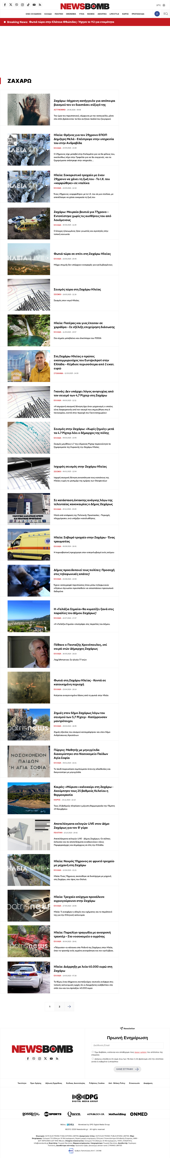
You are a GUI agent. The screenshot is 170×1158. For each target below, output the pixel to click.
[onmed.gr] (138, 1114)
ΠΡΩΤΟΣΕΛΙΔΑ (138, 14)
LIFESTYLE (114, 14)
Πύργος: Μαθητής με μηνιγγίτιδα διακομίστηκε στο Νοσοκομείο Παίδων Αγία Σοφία (81, 754)
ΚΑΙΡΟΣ (125, 14)
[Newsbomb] (42, 1049)
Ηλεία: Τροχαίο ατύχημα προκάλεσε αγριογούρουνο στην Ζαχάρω (79, 899)
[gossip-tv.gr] (31, 1114)
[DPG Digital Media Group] (85, 1098)
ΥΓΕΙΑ (81, 14)
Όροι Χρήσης (35, 1083)
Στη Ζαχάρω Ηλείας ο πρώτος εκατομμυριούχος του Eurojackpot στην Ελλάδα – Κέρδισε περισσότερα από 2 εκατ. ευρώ (84, 362)
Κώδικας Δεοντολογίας (75, 1083)
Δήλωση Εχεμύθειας (53, 1083)
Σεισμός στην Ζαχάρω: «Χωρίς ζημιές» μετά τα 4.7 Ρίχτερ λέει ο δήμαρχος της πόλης (84, 431)
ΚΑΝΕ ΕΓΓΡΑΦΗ (124, 1069)
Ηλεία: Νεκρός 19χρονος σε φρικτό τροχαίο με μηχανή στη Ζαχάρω (84, 863)
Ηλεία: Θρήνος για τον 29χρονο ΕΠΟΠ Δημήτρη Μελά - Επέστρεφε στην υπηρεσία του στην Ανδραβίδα (84, 139)
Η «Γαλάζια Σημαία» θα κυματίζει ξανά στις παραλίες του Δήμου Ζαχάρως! (84, 611)
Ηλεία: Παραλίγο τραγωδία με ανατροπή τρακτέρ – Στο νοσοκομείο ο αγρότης (82, 934)
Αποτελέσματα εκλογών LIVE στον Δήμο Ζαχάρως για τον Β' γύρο (81, 825)
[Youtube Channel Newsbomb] (34, 4)
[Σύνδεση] (157, 14)
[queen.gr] (74, 1114)
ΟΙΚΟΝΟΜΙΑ (71, 14)
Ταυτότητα (22, 1083)
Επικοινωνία (134, 1083)
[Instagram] (22, 4)
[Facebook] (5, 4)
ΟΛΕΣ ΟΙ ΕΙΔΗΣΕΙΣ (33, 14)
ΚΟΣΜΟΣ (91, 14)
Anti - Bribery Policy (117, 1083)
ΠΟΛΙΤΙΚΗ (59, 14)
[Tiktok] (28, 4)
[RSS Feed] (40, 4)
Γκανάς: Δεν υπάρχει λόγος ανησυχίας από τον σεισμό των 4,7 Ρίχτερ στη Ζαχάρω (84, 393)
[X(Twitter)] (10, 4)
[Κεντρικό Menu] (165, 14)
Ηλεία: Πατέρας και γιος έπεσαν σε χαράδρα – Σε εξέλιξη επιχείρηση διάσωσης (84, 325)
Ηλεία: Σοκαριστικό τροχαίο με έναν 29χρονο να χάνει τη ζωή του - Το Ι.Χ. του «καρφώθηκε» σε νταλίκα (82, 179)
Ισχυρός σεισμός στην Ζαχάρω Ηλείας (80, 466)
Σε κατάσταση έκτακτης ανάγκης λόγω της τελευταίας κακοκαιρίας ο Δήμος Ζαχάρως (83, 502)
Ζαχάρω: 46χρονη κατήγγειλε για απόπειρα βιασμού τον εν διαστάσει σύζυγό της (84, 103)
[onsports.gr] (52, 1114)
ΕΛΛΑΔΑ (48, 14)
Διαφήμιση (148, 1083)
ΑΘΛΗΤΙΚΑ (102, 14)
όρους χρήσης (141, 1052)
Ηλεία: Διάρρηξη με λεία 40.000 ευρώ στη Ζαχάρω (83, 968)
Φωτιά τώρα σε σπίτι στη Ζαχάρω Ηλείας (82, 254)
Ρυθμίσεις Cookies (97, 1083)
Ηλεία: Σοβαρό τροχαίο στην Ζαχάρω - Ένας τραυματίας (84, 539)
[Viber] (16, 4)
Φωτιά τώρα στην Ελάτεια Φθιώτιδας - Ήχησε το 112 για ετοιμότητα (71, 22)
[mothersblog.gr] (117, 1114)
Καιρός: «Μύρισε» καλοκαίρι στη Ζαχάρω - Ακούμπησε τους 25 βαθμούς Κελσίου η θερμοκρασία (83, 791)
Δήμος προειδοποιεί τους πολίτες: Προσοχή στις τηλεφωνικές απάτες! (84, 572)
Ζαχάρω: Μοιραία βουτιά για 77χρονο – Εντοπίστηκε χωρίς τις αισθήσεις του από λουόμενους (82, 216)
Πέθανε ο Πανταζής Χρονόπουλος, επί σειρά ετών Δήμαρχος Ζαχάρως (80, 646)
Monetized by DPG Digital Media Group (94, 1125)
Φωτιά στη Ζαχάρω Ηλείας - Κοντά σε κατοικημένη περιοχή (80, 682)
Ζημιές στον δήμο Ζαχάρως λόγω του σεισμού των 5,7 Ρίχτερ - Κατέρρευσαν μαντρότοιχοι (80, 717)
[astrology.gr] (95, 1114)
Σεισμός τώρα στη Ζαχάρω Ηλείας (77, 289)
